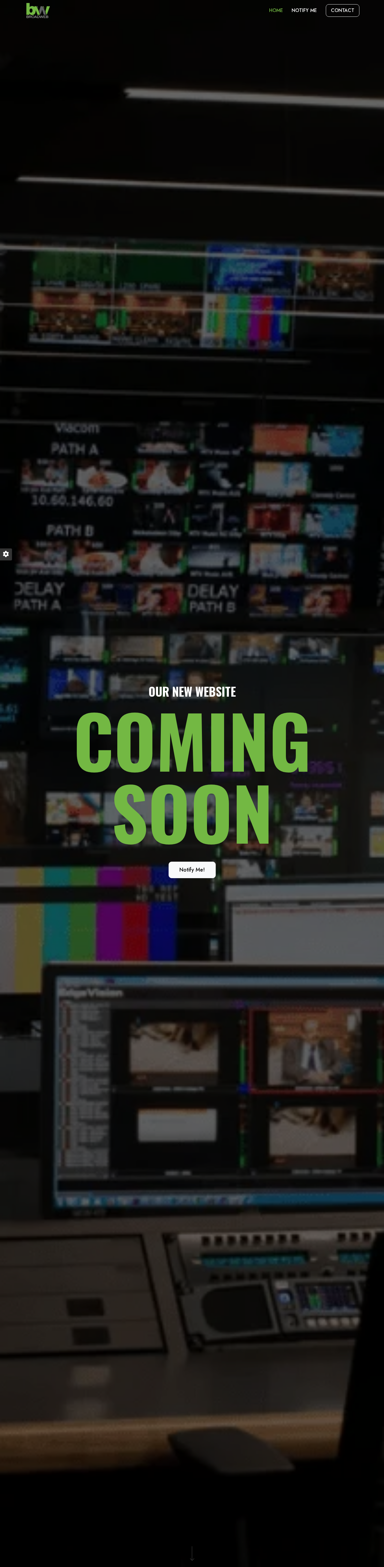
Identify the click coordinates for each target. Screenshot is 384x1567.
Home (276, 10)
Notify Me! (192, 870)
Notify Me (304, 10)
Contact (342, 10)
